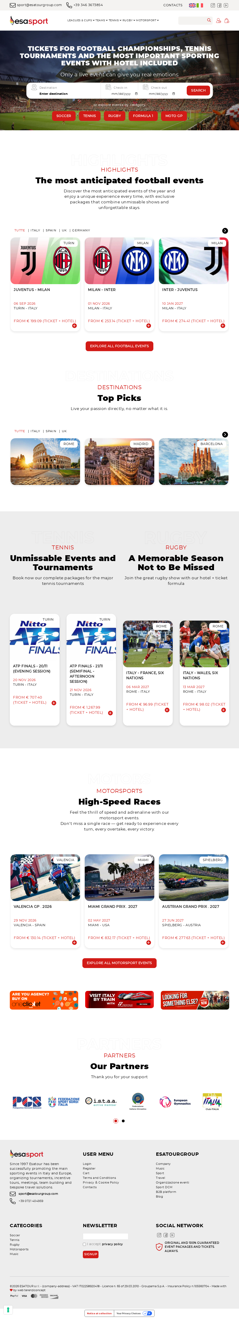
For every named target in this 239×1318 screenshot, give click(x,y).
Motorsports (19, 1249)
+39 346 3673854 (88, 5)
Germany (81, 230)
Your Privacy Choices (128, 1313)
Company (163, 1164)
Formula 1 (143, 116)
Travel (160, 1178)
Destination (48, 87)
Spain (51, 230)
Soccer (63, 116)
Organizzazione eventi (172, 1182)
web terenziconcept (32, 1290)
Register (89, 1168)
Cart (86, 1173)
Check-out (159, 87)
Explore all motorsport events (119, 963)
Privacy (88, 1182)
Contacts (173, 5)
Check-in (120, 87)
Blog (159, 1196)
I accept (105, 1244)
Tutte (19, 230)
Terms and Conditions (99, 1178)
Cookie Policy (108, 1182)
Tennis (89, 116)
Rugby (114, 116)
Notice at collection (99, 1313)
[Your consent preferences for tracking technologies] (8, 1309)
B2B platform (166, 1192)
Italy (35, 230)
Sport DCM (164, 1187)
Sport (160, 1173)
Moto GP (174, 116)
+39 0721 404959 (31, 1201)
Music (160, 1168)
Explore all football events (119, 346)
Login (87, 1164)
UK (64, 230)
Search (198, 90)
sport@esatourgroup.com (39, 5)
